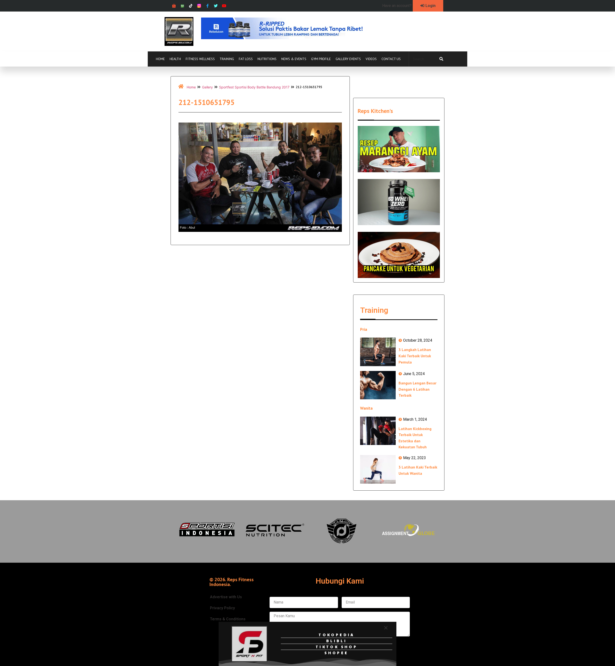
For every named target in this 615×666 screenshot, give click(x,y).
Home (160, 59)
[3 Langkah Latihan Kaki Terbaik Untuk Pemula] (378, 352)
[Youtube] (224, 5)
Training (227, 59)
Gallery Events (348, 59)
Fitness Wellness (200, 59)
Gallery (207, 87)
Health (175, 59)
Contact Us (391, 59)
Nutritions (267, 59)
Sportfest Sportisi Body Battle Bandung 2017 (254, 87)
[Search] (441, 59)
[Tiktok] (190, 5)
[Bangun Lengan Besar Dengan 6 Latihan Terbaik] (378, 385)
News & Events (293, 59)
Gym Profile (321, 59)
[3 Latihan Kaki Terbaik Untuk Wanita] (378, 469)
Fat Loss (246, 59)
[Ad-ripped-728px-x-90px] (288, 37)
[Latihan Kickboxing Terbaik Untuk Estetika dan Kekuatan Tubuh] (378, 431)
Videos (371, 59)
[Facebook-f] (207, 5)
